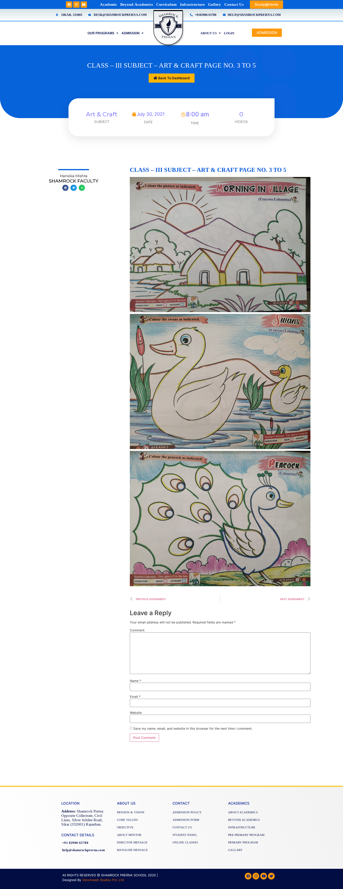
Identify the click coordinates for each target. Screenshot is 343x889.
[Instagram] (76, 4)
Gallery (214, 4)
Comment (137, 630)
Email (135, 696)
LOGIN (229, 33)
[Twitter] (271, 876)
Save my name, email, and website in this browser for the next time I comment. (192, 728)
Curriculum (166, 4)
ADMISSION (130, 33)
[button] (266, 4)
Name (135, 680)
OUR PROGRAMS (101, 33)
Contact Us (234, 4)
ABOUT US (208, 33)
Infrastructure (192, 4)
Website (136, 712)
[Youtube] (84, 4)
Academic (108, 4)
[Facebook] (69, 4)
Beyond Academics (136, 4)
